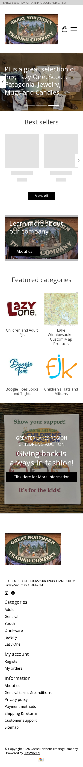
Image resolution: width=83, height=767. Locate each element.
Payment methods (20, 706)
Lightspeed (32, 753)
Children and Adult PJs (22, 332)
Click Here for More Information (41, 476)
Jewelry (11, 637)
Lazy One (13, 644)
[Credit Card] (41, 760)
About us (12, 685)
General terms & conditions (28, 692)
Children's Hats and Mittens (61, 391)
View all (41, 195)
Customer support (21, 720)
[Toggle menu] (73, 29)
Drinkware (14, 630)
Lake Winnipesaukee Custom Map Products (61, 337)
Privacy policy (16, 699)
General (11, 616)
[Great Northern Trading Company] (31, 29)
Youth (10, 623)
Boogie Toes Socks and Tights (22, 391)
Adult (9, 609)
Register (12, 661)
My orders (13, 668)
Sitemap (12, 727)
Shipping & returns (21, 713)
